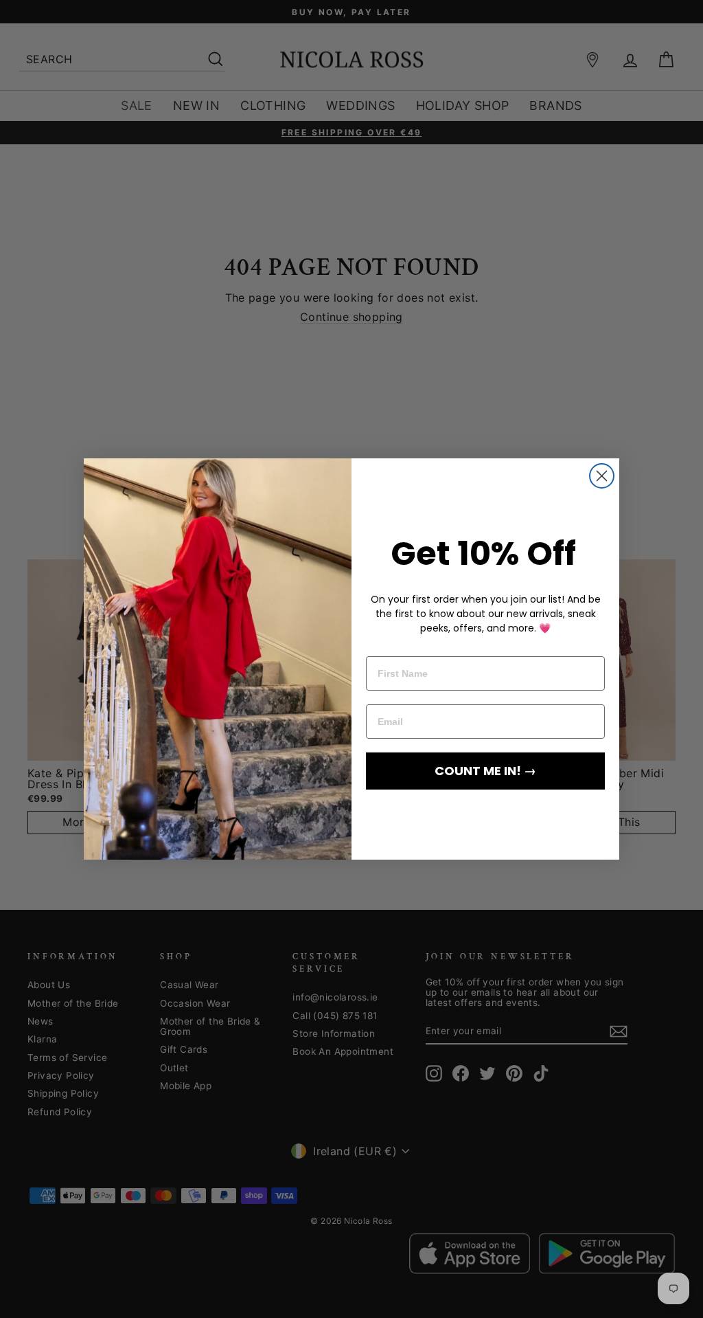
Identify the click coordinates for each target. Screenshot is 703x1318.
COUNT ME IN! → (485, 770)
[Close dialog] (602, 476)
